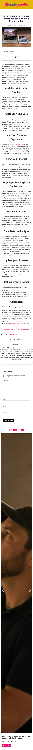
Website (5, 412)
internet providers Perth (16, 144)
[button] (2, 12)
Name (5, 399)
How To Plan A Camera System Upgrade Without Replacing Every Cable (16, 737)
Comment (6, 380)
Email (5, 406)
